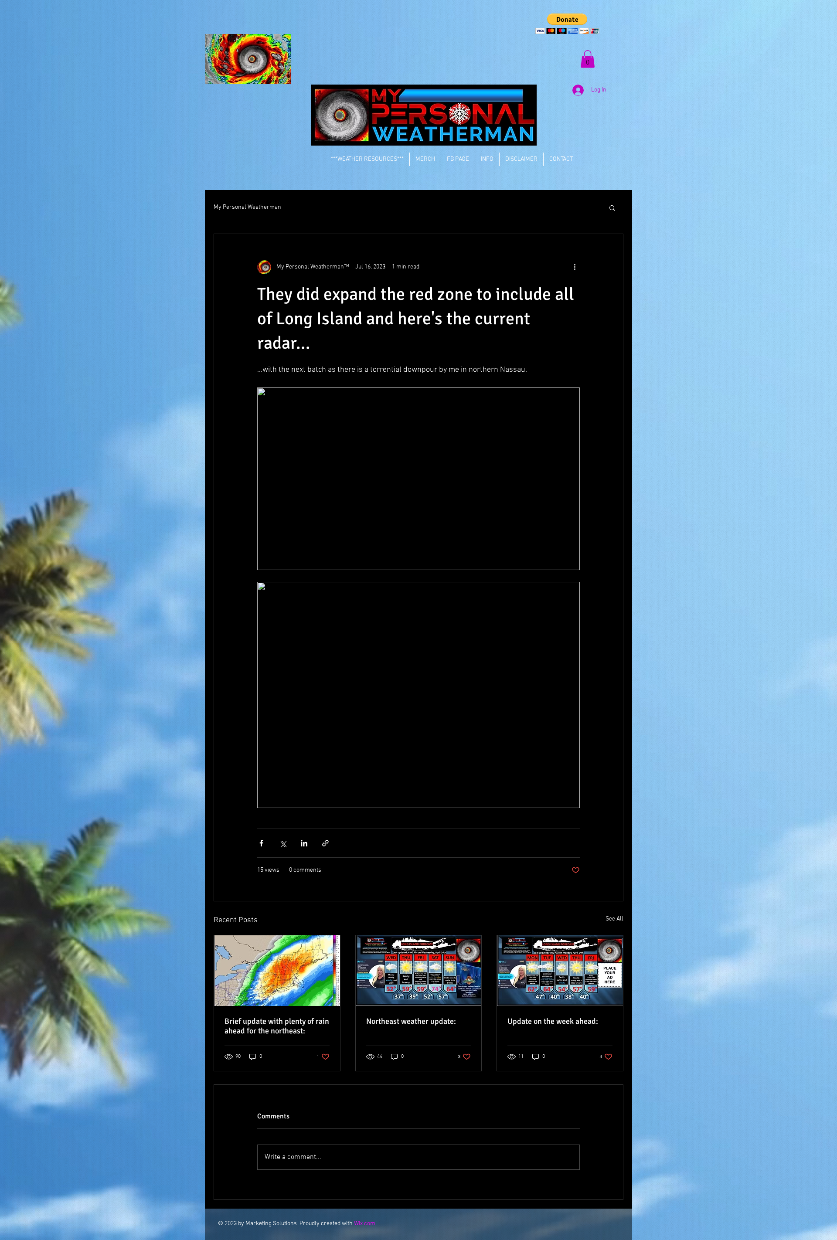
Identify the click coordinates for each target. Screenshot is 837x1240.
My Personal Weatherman (247, 207)
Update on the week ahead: (552, 1021)
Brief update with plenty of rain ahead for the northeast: (277, 1026)
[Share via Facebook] (261, 843)
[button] (567, 24)
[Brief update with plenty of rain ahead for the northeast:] (277, 970)
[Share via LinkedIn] (304, 843)
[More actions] (574, 267)
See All (614, 919)
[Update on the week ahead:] (560, 970)
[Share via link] (325, 843)
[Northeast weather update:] (419, 970)
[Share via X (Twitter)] (283, 843)
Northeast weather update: (411, 1021)
